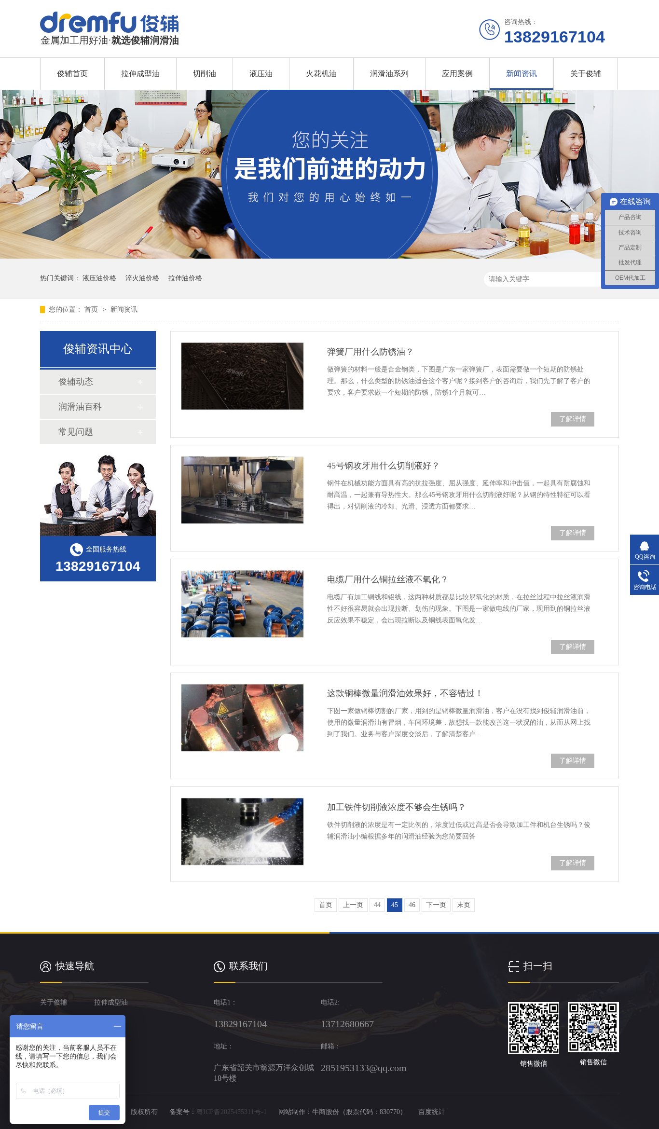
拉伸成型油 (140, 73)
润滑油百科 (80, 407)
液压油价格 (99, 278)
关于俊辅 (585, 73)
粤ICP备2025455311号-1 (231, 1111)
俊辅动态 (75, 381)
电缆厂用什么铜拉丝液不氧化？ (388, 579)
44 (377, 905)
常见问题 (75, 432)
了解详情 (572, 419)
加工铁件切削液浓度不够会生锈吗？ (396, 807)
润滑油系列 (389, 73)
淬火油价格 (142, 278)
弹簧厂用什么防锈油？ (370, 352)
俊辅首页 (72, 73)
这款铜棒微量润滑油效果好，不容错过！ (405, 693)
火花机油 (321, 73)
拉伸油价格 (185, 278)
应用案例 (457, 73)
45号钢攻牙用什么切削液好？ (383, 465)
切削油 (204, 73)
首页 (92, 309)
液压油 (261, 73)
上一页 (353, 905)
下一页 (436, 905)
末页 (463, 905)
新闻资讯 (521, 73)
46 (412, 905)
